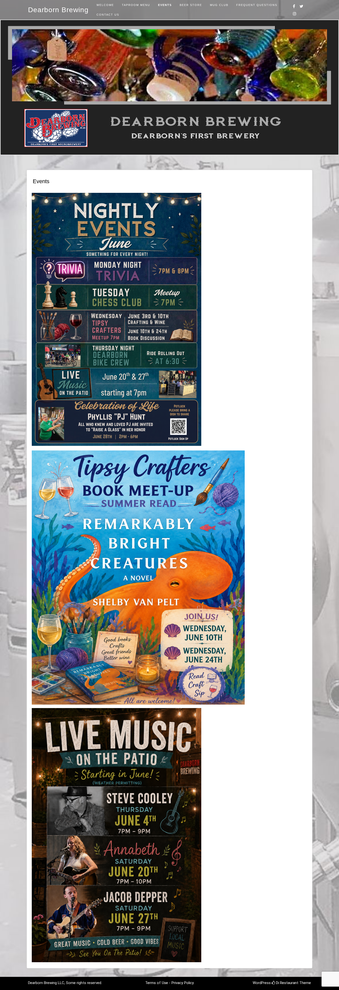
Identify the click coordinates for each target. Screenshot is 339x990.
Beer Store (191, 4)
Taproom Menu (136, 4)
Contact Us (108, 14)
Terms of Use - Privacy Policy (169, 983)
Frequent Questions (256, 4)
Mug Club (219, 4)
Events (165, 4)
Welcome (105, 4)
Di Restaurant (286, 983)
